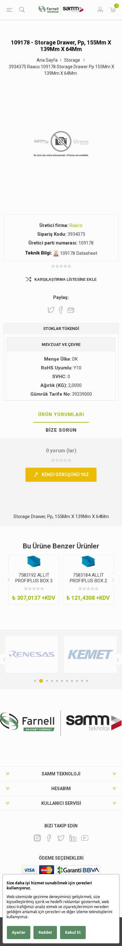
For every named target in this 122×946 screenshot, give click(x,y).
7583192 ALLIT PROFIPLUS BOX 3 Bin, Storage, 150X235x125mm (34, 583)
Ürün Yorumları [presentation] (61, 414)
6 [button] (62, 681)
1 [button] (35, 681)
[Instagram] (37, 838)
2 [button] (41, 681)
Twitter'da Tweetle (51, 309)
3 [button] (47, 681)
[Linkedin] (73, 838)
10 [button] (82, 681)
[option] (34, 579)
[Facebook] (49, 838)
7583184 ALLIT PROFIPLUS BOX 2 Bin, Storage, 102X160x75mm (88, 583)
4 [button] (52, 681)
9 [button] (77, 681)
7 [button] (67, 681)
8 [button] (72, 681)
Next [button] (113, 579)
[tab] (61, 415)
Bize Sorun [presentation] (61, 430)
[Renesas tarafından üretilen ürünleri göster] (31, 654)
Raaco (76, 225)
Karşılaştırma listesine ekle (65, 279)
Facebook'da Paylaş (61, 309)
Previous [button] (9, 579)
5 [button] (57, 681)
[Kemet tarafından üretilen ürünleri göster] (90, 654)
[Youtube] (85, 838)
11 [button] (87, 681)
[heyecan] (61, 838)
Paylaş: (61, 297)
